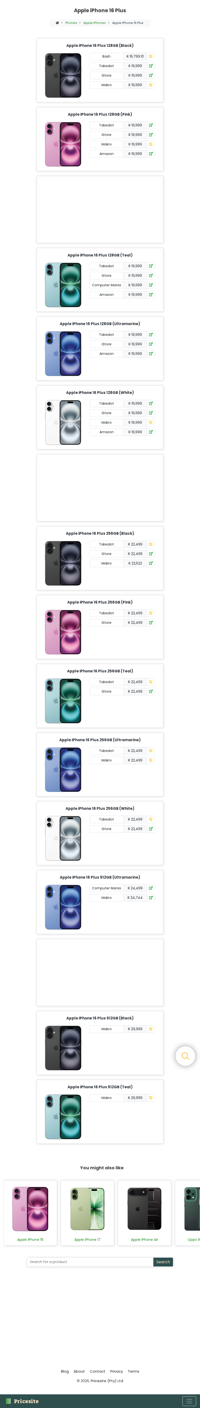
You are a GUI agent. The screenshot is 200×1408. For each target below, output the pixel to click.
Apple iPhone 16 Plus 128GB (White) (100, 392)
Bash (106, 56)
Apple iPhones (94, 23)
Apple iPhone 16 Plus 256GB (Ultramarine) (100, 739)
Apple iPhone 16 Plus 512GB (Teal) (100, 1086)
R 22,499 (135, 544)
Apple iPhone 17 (87, 1240)
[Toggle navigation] (189, 1401)
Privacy (116, 1371)
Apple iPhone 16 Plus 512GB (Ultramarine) (100, 877)
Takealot (106, 65)
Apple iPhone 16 (30, 1240)
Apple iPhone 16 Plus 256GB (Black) (100, 533)
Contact (97, 1371)
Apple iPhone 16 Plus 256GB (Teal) (100, 671)
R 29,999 (135, 1029)
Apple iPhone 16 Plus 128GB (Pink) (100, 114)
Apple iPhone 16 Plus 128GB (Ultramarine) (100, 323)
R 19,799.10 (135, 56)
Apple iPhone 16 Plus (127, 23)
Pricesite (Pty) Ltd (107, 1380)
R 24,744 (135, 897)
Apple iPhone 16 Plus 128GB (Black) (100, 45)
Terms (133, 1371)
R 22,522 (135, 563)
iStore (106, 75)
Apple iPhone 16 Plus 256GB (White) (100, 808)
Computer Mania (106, 285)
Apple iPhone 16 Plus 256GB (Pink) (100, 602)
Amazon (107, 153)
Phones (71, 23)
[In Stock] (151, 66)
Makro (106, 84)
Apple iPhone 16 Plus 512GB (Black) (100, 1018)
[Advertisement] (99, 209)
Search (163, 1262)
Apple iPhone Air (144, 1240)
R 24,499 (135, 888)
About (79, 1371)
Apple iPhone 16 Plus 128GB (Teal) (100, 255)
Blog (65, 1371)
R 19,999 (135, 65)
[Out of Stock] (151, 56)
